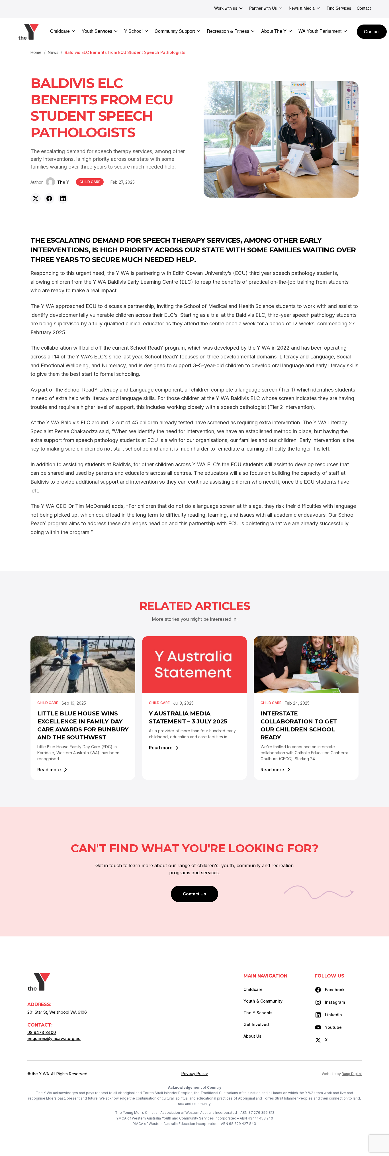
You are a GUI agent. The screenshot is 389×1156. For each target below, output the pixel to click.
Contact (364, 8)
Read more (49, 769)
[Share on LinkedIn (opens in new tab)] (63, 198)
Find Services (339, 8)
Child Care (89, 182)
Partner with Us (263, 8)
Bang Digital (352, 1074)
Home (36, 52)
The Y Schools (258, 1012)
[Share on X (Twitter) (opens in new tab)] (35, 198)
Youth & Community (262, 1001)
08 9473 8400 (41, 1032)
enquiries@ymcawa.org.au (54, 1038)
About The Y (273, 31)
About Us (252, 1036)
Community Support (175, 31)
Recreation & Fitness (228, 31)
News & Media (302, 8)
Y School (133, 31)
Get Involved (256, 1024)
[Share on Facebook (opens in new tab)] (49, 198)
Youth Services (97, 31)
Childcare (60, 31)
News (53, 52)
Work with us (225, 8)
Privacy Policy (194, 1073)
